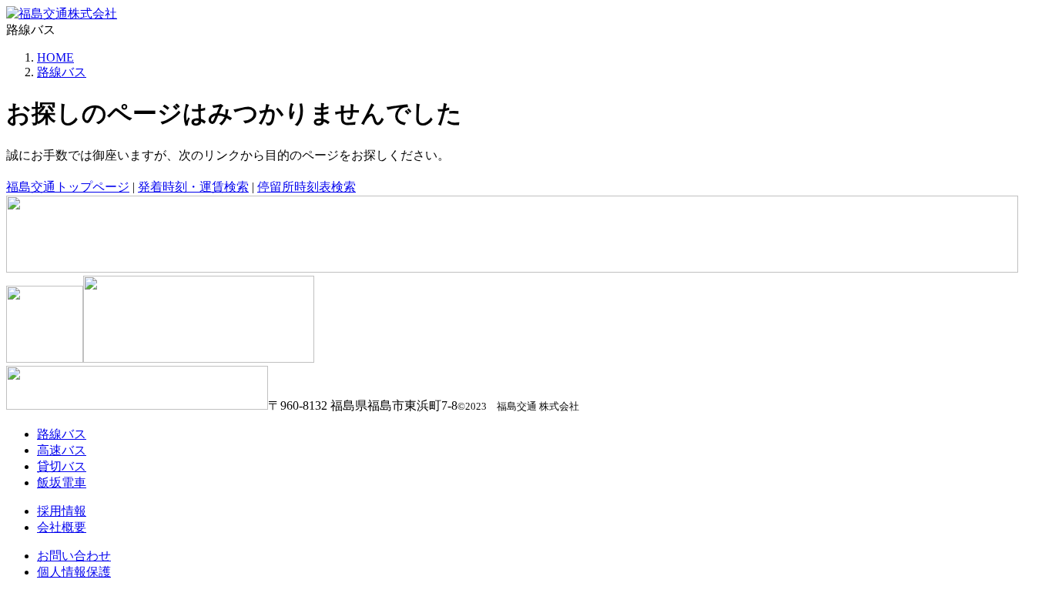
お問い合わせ (74, 555)
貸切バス (61, 466)
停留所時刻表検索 (306, 186)
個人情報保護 (74, 571)
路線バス (61, 72)
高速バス (61, 450)
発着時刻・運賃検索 (193, 186)
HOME (55, 57)
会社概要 (61, 527)
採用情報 (61, 511)
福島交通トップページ (67, 186)
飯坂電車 (61, 482)
